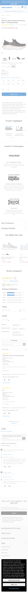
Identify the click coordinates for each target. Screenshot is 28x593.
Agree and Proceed (14, 580)
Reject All (14, 584)
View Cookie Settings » (14, 588)
